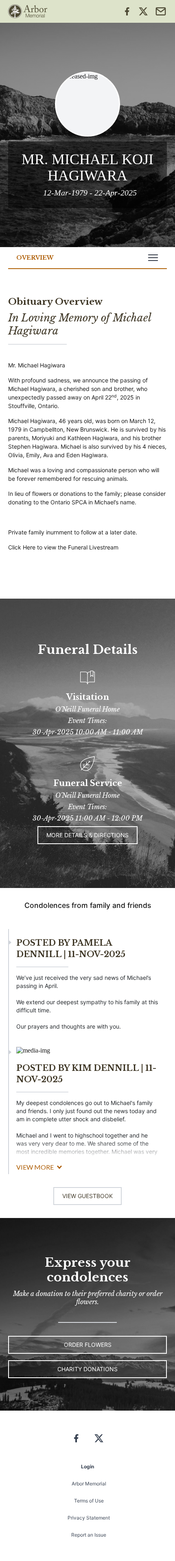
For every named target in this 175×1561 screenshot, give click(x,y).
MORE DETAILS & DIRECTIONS (87, 835)
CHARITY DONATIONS (87, 1369)
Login (87, 1466)
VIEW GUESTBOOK (87, 1195)
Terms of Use (89, 1501)
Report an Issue (88, 1535)
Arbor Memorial (89, 1484)
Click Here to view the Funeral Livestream (63, 547)
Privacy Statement (89, 1518)
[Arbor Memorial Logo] (27, 11)
